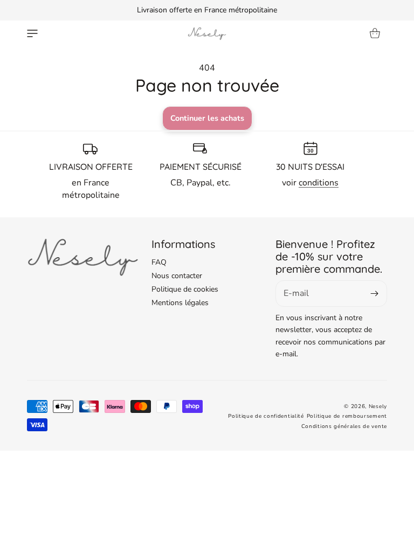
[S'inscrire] (375, 293)
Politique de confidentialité (266, 416)
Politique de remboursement (347, 416)
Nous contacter (176, 276)
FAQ (159, 262)
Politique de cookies (184, 289)
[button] (32, 33)
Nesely (378, 406)
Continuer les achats (207, 118)
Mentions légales (180, 303)
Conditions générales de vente (344, 426)
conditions (319, 183)
